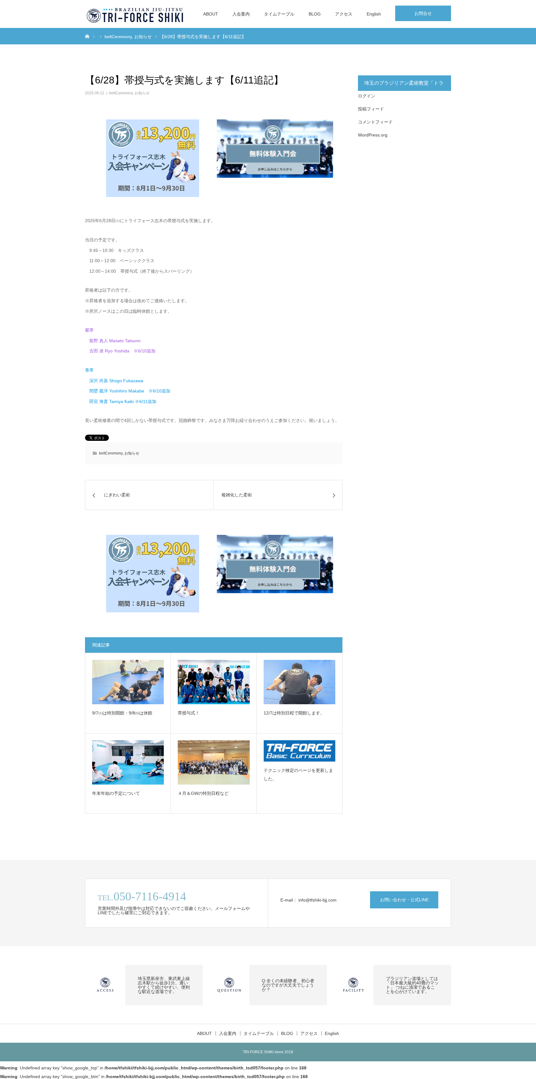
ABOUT (210, 13)
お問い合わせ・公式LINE (404, 899)
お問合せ (423, 13)
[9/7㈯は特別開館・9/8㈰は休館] (128, 682)
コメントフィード (375, 121)
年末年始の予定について (116, 793)
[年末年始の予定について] (128, 762)
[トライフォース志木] (135, 14)
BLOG (315, 13)
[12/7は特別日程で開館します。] (299, 682)
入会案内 (241, 13)
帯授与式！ (188, 712)
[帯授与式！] (213, 682)
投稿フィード (371, 108)
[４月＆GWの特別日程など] (213, 762)
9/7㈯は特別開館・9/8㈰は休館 (122, 712)
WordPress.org (372, 134)
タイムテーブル (279, 13)
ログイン (366, 95)
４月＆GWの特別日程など (203, 793)
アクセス (343, 13)
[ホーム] (87, 36)
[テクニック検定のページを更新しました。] (299, 751)
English (374, 13)
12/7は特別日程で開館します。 (294, 712)
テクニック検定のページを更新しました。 (298, 774)
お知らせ (142, 93)
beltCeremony (121, 93)
